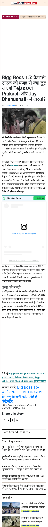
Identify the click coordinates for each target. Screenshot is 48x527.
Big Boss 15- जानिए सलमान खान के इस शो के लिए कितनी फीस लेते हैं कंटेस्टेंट (22, 394)
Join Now (39, 198)
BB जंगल (14, 165)
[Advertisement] (24, 45)
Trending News (11, 441)
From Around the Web (15, 432)
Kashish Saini (10, 105)
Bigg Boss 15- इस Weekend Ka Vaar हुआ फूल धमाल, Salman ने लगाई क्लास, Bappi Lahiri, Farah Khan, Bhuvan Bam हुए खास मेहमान (24, 377)
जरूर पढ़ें (6, 497)
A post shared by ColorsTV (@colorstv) (24, 260)
